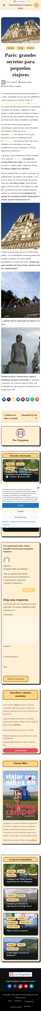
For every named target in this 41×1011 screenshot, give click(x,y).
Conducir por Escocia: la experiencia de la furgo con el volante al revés (18, 906)
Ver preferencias (20, 517)
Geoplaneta (17, 159)
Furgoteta (13, 82)
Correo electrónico (11, 657)
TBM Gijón (33, 103)
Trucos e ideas (13, 927)
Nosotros (27, 1006)
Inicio (9, 1001)
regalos (18, 86)
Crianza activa (16, 1007)
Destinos (11, 48)
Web (5, 667)
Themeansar (20, 998)
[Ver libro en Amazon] (20, 795)
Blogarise (31, 995)
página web (8, 141)
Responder (28, 590)
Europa (20, 48)
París (12, 86)
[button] (37, 486)
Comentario (8, 615)
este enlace (32, 840)
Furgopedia (12, 922)
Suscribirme (20, 750)
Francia (30, 48)
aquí (11, 134)
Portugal (10, 468)
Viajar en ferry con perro (17, 930)
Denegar (20, 511)
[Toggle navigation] (4, 5)
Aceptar (20, 505)
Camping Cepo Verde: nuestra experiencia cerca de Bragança (18, 473)
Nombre (7, 646)
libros (6, 86)
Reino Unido (12, 900)
